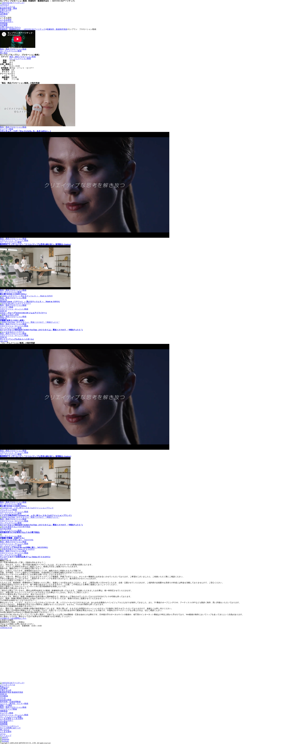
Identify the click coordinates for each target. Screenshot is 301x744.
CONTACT (4, 5)
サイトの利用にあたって (10, 728)
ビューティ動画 (6, 713)
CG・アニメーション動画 (11, 51)
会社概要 (4, 25)
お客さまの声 (5, 10)
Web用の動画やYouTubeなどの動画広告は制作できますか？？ (26, 612)
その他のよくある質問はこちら (13, 618)
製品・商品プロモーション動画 (13, 49)
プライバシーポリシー (9, 726)
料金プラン (4, 12)
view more (4, 341)
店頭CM (3, 694)
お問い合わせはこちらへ (10, 27)
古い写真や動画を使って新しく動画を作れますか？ (21, 562)
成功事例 (4, 14)
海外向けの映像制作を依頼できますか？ (17, 606)
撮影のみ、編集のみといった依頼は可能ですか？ (20, 568)
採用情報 (4, 23)
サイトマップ (5, 735)
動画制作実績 (5, 692)
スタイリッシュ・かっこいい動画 (14, 715)
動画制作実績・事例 (8, 8)
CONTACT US (6, 628)
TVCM (3, 698)
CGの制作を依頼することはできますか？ (17, 600)
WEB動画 (4, 696)
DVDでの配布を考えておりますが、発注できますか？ (23, 594)
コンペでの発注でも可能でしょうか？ (16, 580)
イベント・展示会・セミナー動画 (14, 703)
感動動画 (4, 711)
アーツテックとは (7, 7)
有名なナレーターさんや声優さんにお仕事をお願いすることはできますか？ (32, 574)
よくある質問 (5, 20)
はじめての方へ (6, 22)
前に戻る (4, 53)
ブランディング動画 (8, 709)
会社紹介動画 (5, 700)
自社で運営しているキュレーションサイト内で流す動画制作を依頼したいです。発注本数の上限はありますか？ (34, 587)
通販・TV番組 (6, 705)
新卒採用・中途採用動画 (10, 702)
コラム (3, 16)
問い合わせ (4, 730)
